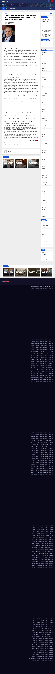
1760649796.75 (37, 300)
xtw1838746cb (46, 527)
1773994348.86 (51, 476)
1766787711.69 (33, 385)
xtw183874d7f (38, 535)
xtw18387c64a (51, 622)
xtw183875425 (33, 541)
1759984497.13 (37, 290)
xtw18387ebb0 (42, 654)
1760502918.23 (32, 298)
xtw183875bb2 (42, 545)
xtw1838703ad (38, 482)
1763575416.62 (42, 339)
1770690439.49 (33, 440)
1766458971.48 (51, 379)
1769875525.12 (42, 428)
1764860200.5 (42, 357)
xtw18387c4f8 (38, 622)
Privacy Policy (13, 8)
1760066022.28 (51, 290)
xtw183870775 (46, 484)
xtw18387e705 (42, 648)
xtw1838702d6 (51, 480)
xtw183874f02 (51, 535)
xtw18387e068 (38, 646)
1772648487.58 (46, 472)
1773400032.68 (51, 474)
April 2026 (43, 61)
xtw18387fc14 (42, 670)
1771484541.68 (33, 454)
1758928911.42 (51, 288)
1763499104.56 (32, 339)
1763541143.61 (37, 339)
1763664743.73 (33, 341)
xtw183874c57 (42, 533)
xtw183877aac (33, 571)
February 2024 (44, 116)
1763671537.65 (37, 341)
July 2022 (43, 159)
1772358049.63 (51, 468)
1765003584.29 (42, 359)
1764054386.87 (46, 345)
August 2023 (44, 129)
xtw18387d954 (38, 638)
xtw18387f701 (47, 664)
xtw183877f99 (38, 573)
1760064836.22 (46, 290)
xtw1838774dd (38, 565)
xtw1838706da (38, 484)
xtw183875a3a (51, 543)
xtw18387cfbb (38, 630)
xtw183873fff (42, 523)
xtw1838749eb (42, 531)
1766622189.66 (51, 381)
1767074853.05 (37, 389)
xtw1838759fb (46, 543)
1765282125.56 (42, 363)
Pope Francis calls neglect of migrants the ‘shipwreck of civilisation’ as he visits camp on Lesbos (30, 144)
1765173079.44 (46, 361)
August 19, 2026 (19, 273)
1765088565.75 (32, 361)
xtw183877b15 (38, 571)
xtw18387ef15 (30, 658)
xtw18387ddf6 (38, 644)
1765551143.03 (42, 367)
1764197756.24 (46, 347)
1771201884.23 (42, 448)
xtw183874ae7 (38, 533)
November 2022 (44, 150)
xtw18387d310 (46, 632)
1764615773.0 (46, 353)
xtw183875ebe (38, 547)
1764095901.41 (51, 345)
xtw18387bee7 (47, 616)
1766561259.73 (42, 381)
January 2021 (44, 200)
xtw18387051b (46, 482)
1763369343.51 (33, 337)
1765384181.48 (37, 365)
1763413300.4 (42, 337)
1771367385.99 (51, 450)
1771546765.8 (46, 454)
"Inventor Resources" (45, 225)
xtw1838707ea (51, 484)
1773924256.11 (46, 476)
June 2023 (43, 134)
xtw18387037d (33, 482)
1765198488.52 (51, 361)
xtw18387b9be (38, 614)
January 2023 (44, 145)
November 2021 (44, 177)
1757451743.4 (51, 286)
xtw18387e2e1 (46, 646)
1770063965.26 (51, 430)
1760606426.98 (51, 298)
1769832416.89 (37, 428)
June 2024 (43, 109)
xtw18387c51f (46, 622)
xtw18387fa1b (34, 668)
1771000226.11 (32, 446)
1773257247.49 (42, 474)
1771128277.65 (51, 446)
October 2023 (44, 125)
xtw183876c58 (42, 557)
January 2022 (44, 173)
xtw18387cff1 (42, 630)
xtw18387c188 (51, 618)
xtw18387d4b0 (42, 634)
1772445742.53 (51, 470)
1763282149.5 (42, 335)
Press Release (44, 241)
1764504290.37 (51, 351)
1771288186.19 (33, 450)
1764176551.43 (42, 347)
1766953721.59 (37, 387)
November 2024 (44, 100)
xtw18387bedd (42, 616)
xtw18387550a (38, 541)
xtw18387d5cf (38, 636)
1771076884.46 (42, 446)
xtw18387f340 (47, 662)
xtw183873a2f (42, 519)
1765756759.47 (51, 369)
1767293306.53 (51, 391)
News (6, 13)
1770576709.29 (33, 438)
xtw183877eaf (34, 573)
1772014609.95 (33, 464)
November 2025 (44, 72)
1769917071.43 (51, 428)
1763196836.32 (51, 333)
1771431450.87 (42, 452)
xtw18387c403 (51, 620)
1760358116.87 (51, 294)
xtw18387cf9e (34, 630)
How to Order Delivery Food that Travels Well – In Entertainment (46, 44)
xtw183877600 (38, 567)
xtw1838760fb (51, 547)
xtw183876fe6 (33, 561)
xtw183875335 (46, 539)
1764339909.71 (46, 349)
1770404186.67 (33, 436)
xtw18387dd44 (51, 642)
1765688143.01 (42, 369)
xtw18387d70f (51, 636)
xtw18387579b (33, 543)
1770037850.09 (46, 430)
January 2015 (44, 216)
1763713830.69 (42, 341)
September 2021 (44, 182)
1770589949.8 (37, 438)
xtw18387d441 (38, 634)
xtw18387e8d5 (42, 650)
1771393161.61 (33, 452)
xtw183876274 (46, 549)
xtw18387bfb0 (51, 616)
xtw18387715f (46, 561)
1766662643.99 (37, 383)
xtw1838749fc (46, 531)
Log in (43, 252)
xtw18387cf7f (51, 628)
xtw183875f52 (47, 547)
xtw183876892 (33, 555)
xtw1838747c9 (38, 529)
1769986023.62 (37, 430)
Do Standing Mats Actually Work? (33, 272)
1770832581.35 (42, 442)
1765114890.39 (37, 361)
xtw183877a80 (51, 569)
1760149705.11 (42, 292)
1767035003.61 (51, 387)
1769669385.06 (32, 426)
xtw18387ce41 (42, 628)
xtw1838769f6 (42, 555)
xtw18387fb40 (51, 668)
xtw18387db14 (42, 640)
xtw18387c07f (38, 618)
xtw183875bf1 (46, 545)
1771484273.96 (51, 452)
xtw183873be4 (38, 521)
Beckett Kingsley (12, 22)
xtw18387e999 (51, 650)
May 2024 (43, 111)
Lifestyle (43, 236)
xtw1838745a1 (42, 527)
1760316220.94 (46, 294)
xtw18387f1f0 (51, 658)
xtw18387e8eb (46, 650)
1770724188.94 (42, 440)
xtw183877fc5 (42, 573)
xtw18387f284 (42, 660)
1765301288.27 (46, 363)
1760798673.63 (51, 300)
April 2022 (43, 166)
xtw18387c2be (38, 620)
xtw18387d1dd (33, 632)
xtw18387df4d (51, 644)
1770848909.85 (46, 442)
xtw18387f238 (34, 660)
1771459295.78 (46, 452)
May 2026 (43, 59)
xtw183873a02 (38, 519)
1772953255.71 (33, 474)
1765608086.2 (51, 367)
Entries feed (44, 254)
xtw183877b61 (46, 571)
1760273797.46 (37, 294)
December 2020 (44, 202)
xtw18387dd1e (46, 642)
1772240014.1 (32, 468)
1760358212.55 (32, 296)
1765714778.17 (46, 369)
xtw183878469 (51, 575)
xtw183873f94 (34, 523)
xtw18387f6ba (38, 664)
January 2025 (44, 95)
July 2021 (43, 186)
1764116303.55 (32, 347)
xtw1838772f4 (46, 563)
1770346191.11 (46, 434)
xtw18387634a (51, 549)
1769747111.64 (42, 426)
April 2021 (43, 193)
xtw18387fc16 (47, 670)
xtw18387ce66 (47, 628)
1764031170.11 (42, 345)
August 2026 (44, 52)
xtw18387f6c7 (42, 664)
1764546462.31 (38, 353)
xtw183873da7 (42, 521)
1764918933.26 (51, 357)
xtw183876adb (51, 555)
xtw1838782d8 (42, 575)
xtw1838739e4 (33, 519)
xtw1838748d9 (51, 529)
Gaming (43, 234)
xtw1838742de (38, 525)
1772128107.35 (33, 466)
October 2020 (44, 207)
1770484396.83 (42, 436)
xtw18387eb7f (38, 654)
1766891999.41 (51, 385)
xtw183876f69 (42, 559)
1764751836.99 (46, 355)
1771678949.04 (51, 456)
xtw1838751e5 (33, 539)
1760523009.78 (37, 298)
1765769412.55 (33, 371)
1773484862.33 (32, 476)
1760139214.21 (37, 292)
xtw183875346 (51, 539)
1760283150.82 (42, 294)
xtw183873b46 (51, 519)
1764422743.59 (37, 351)
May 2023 (43, 136)
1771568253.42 (51, 454)
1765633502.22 (32, 369)
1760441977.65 (46, 296)
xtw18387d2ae (42, 632)
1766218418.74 (37, 377)
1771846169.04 (42, 460)
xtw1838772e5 (42, 563)
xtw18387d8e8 (33, 638)
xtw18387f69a (34, 664)
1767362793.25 (37, 393)
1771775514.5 (46, 458)
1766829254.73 (42, 385)
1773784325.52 (42, 476)
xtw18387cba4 (42, 626)
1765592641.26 (47, 367)
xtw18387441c (46, 525)
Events (43, 229)
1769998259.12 (42, 430)
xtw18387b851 (51, 612)
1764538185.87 (33, 353)
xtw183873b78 (33, 521)
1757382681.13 (47, 286)
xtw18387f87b (34, 666)
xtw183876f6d (47, 559)
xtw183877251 (33, 563)
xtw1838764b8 (47, 551)
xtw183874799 (33, 529)
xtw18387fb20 (47, 668)
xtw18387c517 (42, 622)
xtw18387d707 (47, 636)
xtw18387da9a (33, 640)
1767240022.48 (42, 391)
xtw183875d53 (34, 547)
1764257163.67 (32, 349)
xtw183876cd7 (47, 557)
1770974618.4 (46, 444)
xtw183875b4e (38, 545)
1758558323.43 (32, 288)
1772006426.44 (51, 462)
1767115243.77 (42, 389)
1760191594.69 (46, 292)
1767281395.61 (46, 391)
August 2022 (44, 157)
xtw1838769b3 (38, 555)
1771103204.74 (46, 446)
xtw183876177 (38, 549)
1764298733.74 (42, 349)
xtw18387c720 (38, 624)
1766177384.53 (51, 375)
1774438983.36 (47, 478)
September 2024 (44, 104)
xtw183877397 (51, 563)
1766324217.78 (51, 377)
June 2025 (43, 84)
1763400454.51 (37, 337)
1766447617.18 (46, 379)
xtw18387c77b (42, 624)
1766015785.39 (51, 373)
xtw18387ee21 (51, 656)
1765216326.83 (32, 363)
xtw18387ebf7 (46, 654)
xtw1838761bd (42, 549)
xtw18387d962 (42, 638)
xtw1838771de (51, 561)
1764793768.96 (33, 357)
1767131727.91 (47, 389)
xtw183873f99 (38, 523)
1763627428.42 (51, 339)
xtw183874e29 (47, 535)
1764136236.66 (37, 347)
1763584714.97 (46, 339)
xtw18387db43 (46, 640)
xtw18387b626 (38, 612)
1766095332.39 (37, 375)
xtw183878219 (51, 573)
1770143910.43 (42, 432)
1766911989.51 (32, 387)
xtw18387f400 (51, 662)
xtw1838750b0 (38, 537)
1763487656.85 (51, 337)
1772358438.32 (32, 470)
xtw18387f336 (42, 662)
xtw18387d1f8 (38, 632)
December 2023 (44, 120)
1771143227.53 (32, 448)
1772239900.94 (51, 466)
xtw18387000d (38, 480)
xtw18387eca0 (38, 656)
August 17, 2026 (32, 273)
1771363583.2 (46, 450)
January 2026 (44, 68)
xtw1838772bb (38, 563)
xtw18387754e (46, 565)
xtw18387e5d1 (33, 648)
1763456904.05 (46, 337)
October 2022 (44, 152)
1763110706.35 (37, 333)
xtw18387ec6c (33, 656)
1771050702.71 (37, 446)
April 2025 (43, 88)
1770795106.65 (32, 442)
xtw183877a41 (46, 569)
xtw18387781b (33, 569)
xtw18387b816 (46, 612)
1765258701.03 (37, 363)
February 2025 (44, 93)
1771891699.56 (51, 460)
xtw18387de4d (42, 644)
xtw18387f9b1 (51, 666)
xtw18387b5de (33, 612)
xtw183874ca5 (51, 533)
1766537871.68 (37, 381)
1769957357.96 (32, 430)
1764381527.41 (33, 351)
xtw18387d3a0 (51, 632)
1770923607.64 (37, 444)
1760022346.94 (42, 290)
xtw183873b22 (46, 519)
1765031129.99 (46, 359)
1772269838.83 (37, 468)
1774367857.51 (42, 478)
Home (7, 8)
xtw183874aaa (33, 533)
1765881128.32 (51, 371)
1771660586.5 (46, 456)
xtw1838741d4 (33, 525)
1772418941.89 (46, 470)
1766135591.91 (46, 375)
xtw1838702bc (46, 480)
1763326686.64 (51, 335)
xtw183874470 (51, 525)
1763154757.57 (46, 333)
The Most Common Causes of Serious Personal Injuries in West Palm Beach (46, 20)
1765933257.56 (37, 373)
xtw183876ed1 (38, 559)
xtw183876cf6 (51, 557)
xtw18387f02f (42, 658)
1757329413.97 (42, 286)
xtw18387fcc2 (51, 670)
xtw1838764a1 (42, 551)
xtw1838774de (42, 565)
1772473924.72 (32, 472)
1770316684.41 (42, 434)
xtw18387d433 (33, 634)
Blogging (43, 227)
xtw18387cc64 (34, 628)
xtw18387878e (51, 577)
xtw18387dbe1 (38, 642)
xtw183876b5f (33, 557)
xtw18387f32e (38, 662)
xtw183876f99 (51, 559)
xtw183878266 (38, 575)
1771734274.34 (37, 458)
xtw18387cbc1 (47, 626)
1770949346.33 (42, 444)
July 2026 (43, 54)
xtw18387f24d (38, 660)
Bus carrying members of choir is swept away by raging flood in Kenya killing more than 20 (12, 144)
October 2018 (44, 209)
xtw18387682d (46, 553)
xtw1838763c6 (33, 551)
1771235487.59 (46, 448)
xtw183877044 (38, 561)
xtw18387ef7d (34, 658)
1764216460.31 (51, 347)
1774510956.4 (51, 478)
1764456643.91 (42, 351)
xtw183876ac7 (46, 555)
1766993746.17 (46, 387)
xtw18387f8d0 (38, 666)
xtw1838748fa (38, 531)
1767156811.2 (51, 389)
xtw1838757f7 (38, 543)
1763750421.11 (47, 341)
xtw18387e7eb (33, 650)
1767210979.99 (37, 391)
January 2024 (44, 118)
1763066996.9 (32, 333)
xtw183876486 (38, 551)
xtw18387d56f (33, 636)
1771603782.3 (37, 456)
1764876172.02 (46, 357)
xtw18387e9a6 (33, 652)
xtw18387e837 (38, 650)
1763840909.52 (37, 343)
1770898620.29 (33, 444)
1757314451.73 (37, 286)
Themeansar (16, 479)
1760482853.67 (51, 296)
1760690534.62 (42, 300)
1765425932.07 (42, 365)
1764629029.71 (51, 353)
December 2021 (44, 175)
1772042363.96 (37, 464)
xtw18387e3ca (51, 646)
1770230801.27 (51, 432)
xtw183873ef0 (47, 521)
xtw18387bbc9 (51, 614)
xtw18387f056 (47, 658)
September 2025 (44, 77)
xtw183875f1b (42, 547)
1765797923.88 (37, 371)
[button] (50, 8)
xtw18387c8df (51, 624)
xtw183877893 (38, 569)
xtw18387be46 (38, 616)
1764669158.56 (32, 355)
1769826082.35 (32, 428)
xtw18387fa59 (38, 668)
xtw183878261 (33, 575)
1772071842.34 (42, 464)
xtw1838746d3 (51, 527)
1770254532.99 (32, 434)
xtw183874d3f (33, 535)
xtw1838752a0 (42, 539)
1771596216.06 (33, 456)
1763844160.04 (42, 343)
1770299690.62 (37, 434)
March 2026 (44, 63)
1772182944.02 (46, 466)
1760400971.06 (37, 296)
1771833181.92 (37, 460)
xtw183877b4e (42, 571)
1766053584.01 (33, 375)
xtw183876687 (33, 553)
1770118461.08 (37, 432)
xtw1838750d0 (46, 537)
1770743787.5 (47, 440)
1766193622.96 (33, 377)
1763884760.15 (46, 343)
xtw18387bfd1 (33, 618)
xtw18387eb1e (33, 654)
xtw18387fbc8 (38, 670)
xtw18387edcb (46, 656)
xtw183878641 (38, 577)
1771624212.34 (42, 456)
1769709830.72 (37, 426)
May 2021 (43, 191)
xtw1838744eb (38, 527)
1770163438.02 (46, 432)
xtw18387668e (38, 553)
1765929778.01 (33, 373)
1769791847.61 (51, 426)
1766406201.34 (42, 379)
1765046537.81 (51, 359)
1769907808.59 (46, 428)
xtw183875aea (33, 545)
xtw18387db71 (51, 640)
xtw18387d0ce (51, 630)
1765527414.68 (37, 367)
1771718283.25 (33, 458)
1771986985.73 (46, 462)
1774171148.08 (37, 478)
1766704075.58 (42, 383)
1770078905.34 (32, 432)
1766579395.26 (46, 381)
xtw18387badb (46, 614)
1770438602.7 (37, 436)
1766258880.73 (42, 377)
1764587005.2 (42, 353)
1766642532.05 (33, 383)
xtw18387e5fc (38, 648)
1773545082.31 (37, 476)
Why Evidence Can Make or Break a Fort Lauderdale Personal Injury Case (46, 35)
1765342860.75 (51, 363)
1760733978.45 (46, 300)
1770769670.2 (51, 440)
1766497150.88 (32, 381)
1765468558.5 (51, 365)
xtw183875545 (42, 541)
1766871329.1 (46, 385)
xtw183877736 (46, 567)
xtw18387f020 (38, 658)
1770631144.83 (42, 438)
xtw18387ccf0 (38, 628)
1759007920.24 (32, 290)
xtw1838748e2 (33, 531)
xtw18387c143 (46, 618)
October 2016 (44, 214)
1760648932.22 (32, 300)
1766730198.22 (47, 383)
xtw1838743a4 (42, 525)
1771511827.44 (37, 454)
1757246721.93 (33, 286)
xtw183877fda (46, 573)
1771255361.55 (51, 448)
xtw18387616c (33, 549)
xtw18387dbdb (33, 642)
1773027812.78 (37, 474)
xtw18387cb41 (33, 626)
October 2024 (44, 102)
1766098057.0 (42, 375)
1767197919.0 (32, 391)
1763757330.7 (51, 341)
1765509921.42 (33, 367)
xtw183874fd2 (33, 537)
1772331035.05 (46, 468)
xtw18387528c (38, 539)
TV (42, 245)
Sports (43, 243)
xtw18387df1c (47, 644)
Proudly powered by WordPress (6, 479)
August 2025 (44, 79)
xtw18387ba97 (42, 614)
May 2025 (43, 86)
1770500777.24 (46, 436)
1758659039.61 (37, 288)
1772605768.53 (42, 472)
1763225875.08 (33, 335)
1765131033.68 (42, 361)
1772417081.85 (42, 470)
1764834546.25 (37, 357)
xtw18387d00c (46, 630)
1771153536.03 (37, 448)
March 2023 (44, 141)
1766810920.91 (37, 385)
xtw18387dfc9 (33, 646)
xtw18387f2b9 (47, 660)
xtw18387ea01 (51, 652)
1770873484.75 (51, 442)
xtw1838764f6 (51, 551)
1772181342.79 (42, 466)
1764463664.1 (46, 351)
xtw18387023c (42, 480)
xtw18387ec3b (51, 654)
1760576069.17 (46, 298)
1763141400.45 (42, 333)
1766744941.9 (51, 383)
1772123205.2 (51, 464)
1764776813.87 (51, 355)
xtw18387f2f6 (34, 662)
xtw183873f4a (51, 521)
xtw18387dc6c (42, 642)
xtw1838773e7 (33, 565)
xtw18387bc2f (33, 616)
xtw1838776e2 (42, 567)
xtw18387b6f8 (42, 612)
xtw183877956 (42, 569)
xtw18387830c (46, 575)
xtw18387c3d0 (46, 620)
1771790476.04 (51, 458)
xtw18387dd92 (34, 644)
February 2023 (44, 143)
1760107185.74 (32, 292)
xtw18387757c (51, 565)
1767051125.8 (33, 389)
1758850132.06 (46, 288)
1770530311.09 (51, 436)
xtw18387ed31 (42, 656)
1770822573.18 (37, 442)
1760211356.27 (51, 292)
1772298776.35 (42, 468)
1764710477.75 (42, 355)
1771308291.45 (37, 450)
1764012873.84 (37, 345)
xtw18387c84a (47, 624)
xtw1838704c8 (42, 482)
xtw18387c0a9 (42, 618)
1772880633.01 (51, 472)
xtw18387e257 (42, 646)
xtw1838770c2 (42, 561)
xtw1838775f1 (33, 567)
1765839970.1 (42, 371)
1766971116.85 (42, 387)
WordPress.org (44, 259)
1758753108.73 (42, 288)
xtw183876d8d (34, 559)
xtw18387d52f (51, 634)
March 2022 (44, 168)
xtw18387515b (51, 537)
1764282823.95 (37, 349)
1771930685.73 (32, 462)
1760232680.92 (32, 294)
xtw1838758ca (42, 543)
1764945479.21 (32, 359)
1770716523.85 (38, 440)
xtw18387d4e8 (47, 634)
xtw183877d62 (51, 571)
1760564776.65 (42, 298)
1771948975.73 (37, 462)
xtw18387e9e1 (46, 652)
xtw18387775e (51, 567)
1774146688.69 (33, 478)
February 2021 (44, 198)
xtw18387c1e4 (33, 620)
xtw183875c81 (51, 545)
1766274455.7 (46, 377)
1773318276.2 (46, 474)
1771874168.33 (46, 460)
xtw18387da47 (51, 638)
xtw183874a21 (51, 531)
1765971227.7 (42, 373)
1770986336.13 (51, 444)
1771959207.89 (42, 462)
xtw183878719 (42, 577)
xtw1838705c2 (33, 484)
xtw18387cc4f (51, 626)
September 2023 (44, 127)
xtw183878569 (33, 577)
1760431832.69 (42, 296)
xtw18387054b (51, 482)
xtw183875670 (51, 541)
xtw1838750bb (42, 537)
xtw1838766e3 (42, 553)
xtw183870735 (42, 484)
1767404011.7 (46, 393)
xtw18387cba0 (38, 626)
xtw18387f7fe (51, 664)
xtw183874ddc (42, 535)
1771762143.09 (42, 458)
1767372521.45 (42, 393)
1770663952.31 (46, 438)
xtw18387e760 (46, 648)
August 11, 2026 (45, 273)
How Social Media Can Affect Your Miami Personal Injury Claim (46, 31)
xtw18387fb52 (34, 670)
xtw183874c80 (46, 533)
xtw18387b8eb (33, 614)
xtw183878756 (46, 577)
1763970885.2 (32, 345)
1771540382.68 (42, 454)
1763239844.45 (37, 335)
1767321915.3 (33, 393)
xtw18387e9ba (38, 652)
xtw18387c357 (42, 620)
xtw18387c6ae (33, 624)
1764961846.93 (37, 359)
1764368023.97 (51, 349)
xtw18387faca (42, 668)
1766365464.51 (33, 379)
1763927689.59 (51, 343)
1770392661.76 (51, 434)
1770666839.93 (51, 438)
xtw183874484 (33, 527)
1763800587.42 (32, 343)
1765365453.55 (33, 365)
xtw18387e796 (51, 648)
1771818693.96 (32, 460)
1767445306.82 (51, 393)
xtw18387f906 (47, 666)
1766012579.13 (46, 373)
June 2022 (43, 161)
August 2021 (44, 184)
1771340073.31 (42, 450)
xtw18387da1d (46, 638)
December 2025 (44, 70)
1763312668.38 (46, 335)
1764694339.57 (37, 355)
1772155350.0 (37, 466)
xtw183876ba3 (38, 557)
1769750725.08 (46, 426)
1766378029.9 (37, 379)
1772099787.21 (47, 464)
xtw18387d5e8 (42, 636)
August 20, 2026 (7, 273)
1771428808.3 (37, 452)
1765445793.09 (47, 365)
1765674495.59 (37, 369)
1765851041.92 (46, 371)
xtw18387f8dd (42, 666)
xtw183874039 (47, 523)
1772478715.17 (37, 472)
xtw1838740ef (51, 523)
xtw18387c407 (33, 622)
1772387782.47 (37, 470)
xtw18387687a (51, 553)
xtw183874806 (42, 529)
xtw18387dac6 (38, 640)
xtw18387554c (46, 541)
